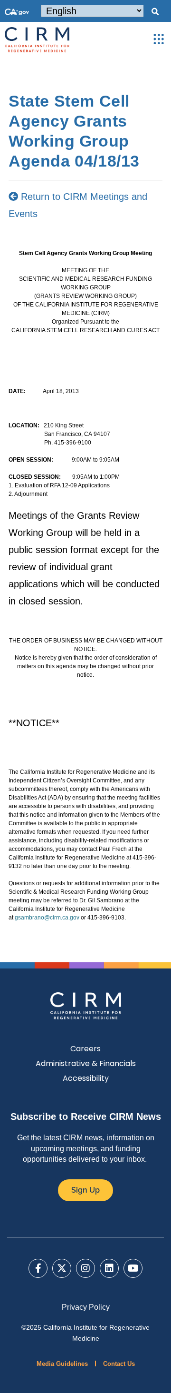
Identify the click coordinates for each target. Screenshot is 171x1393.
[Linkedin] (109, 1268)
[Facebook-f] (38, 1268)
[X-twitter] (61, 1268)
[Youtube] (133, 1268)
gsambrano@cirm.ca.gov (47, 917)
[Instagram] (85, 1268)
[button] (155, 12)
